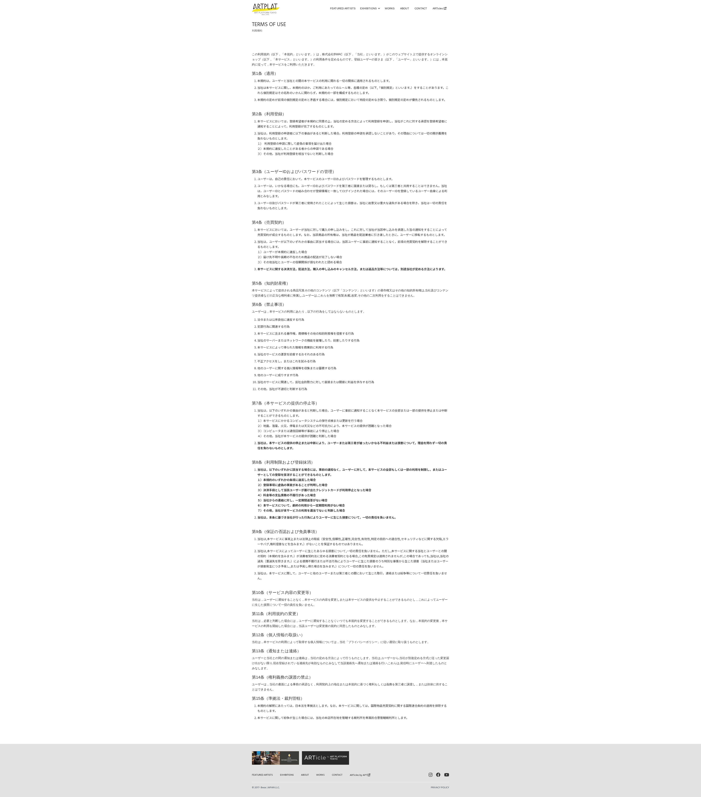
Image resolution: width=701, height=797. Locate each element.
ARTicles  (440, 8)
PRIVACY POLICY (440, 788)
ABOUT (404, 8)
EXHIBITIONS (287, 775)
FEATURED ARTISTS (343, 8)
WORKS (389, 8)
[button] (370, 8)
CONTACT (421, 8)
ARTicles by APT (360, 775)
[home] (265, 9)
